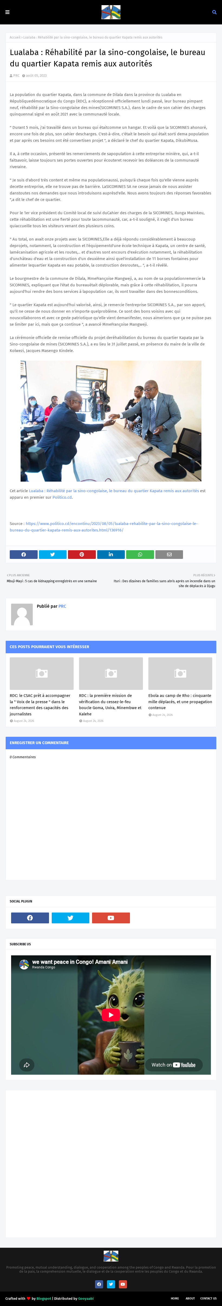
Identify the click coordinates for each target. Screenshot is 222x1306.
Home (175, 1298)
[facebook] (30, 918)
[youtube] (111, 918)
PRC (16, 75)
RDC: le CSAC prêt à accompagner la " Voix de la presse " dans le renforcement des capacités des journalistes (40, 704)
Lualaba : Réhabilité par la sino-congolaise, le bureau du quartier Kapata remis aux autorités (114, 490)
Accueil (15, 37)
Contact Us (208, 1298)
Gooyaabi (86, 1299)
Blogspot (44, 1299)
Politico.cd (62, 497)
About (190, 1298)
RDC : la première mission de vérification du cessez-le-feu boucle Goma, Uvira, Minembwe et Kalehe (110, 704)
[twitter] (71, 918)
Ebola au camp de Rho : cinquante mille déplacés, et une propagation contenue (180, 701)
